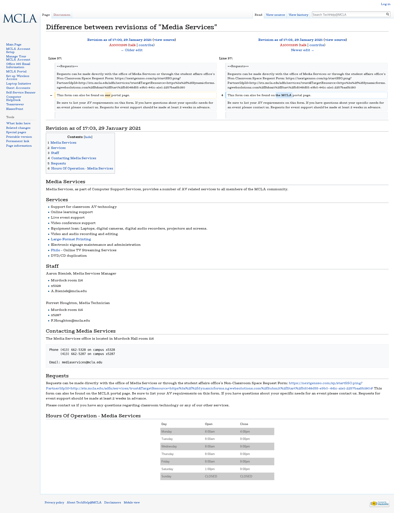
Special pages (16, 132)
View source (275, 15)
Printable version (19, 137)
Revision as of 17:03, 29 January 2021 (290, 39)
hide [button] (88, 137)
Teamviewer (15, 104)
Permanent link (17, 141)
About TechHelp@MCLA (84, 502)
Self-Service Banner (21, 92)
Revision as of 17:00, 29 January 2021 (119, 39)
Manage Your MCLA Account (18, 58)
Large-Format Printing (71, 239)
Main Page (13, 44)
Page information (19, 145)
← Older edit (132, 50)
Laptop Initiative (18, 83)
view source (164, 39)
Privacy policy (54, 502)
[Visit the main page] (20, 18)
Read (258, 15)
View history (298, 15)
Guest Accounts (18, 88)
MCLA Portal (16, 71)
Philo (55, 250)
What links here (18, 123)
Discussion (62, 15)
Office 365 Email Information (18, 65)
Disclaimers (112, 502)
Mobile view (132, 502)
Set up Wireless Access (17, 77)
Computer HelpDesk (13, 98)
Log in (385, 4)
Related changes (18, 128)
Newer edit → (302, 50)
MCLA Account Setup (18, 50)
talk (132, 45)
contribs (146, 45)
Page (46, 15)
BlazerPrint (14, 109)
